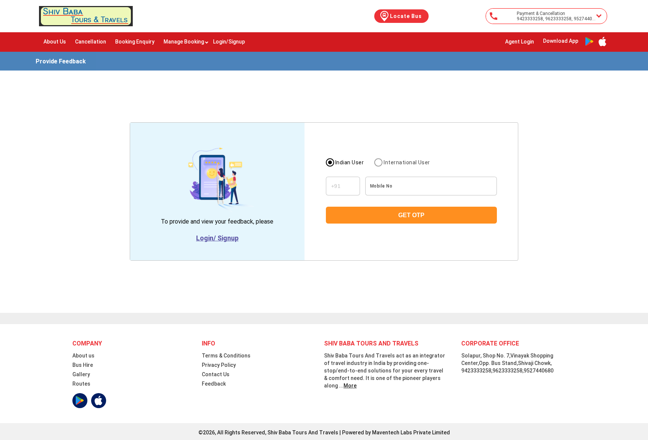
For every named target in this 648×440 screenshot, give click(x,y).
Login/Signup (229, 42)
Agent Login (519, 42)
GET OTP (411, 215)
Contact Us (216, 374)
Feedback (214, 384)
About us (83, 356)
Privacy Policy (219, 365)
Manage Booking (184, 42)
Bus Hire (82, 365)
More (350, 386)
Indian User (349, 162)
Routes (81, 384)
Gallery (81, 374)
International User (407, 162)
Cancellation (90, 42)
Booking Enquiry (134, 42)
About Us (55, 42)
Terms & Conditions (226, 356)
